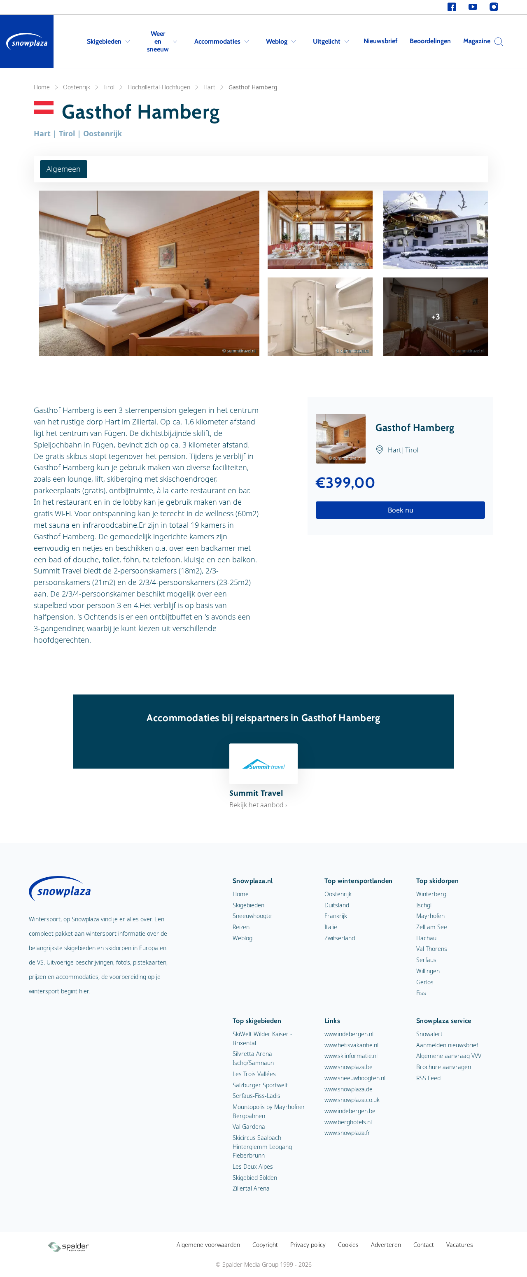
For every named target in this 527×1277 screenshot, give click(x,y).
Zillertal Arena (251, 1188)
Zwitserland (339, 938)
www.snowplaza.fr (347, 1133)
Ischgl (423, 905)
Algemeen (64, 169)
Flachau (426, 938)
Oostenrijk (76, 87)
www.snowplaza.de (348, 1089)
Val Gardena (249, 1126)
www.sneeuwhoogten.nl (354, 1078)
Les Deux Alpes (253, 1166)
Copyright (265, 1245)
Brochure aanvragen (443, 1067)
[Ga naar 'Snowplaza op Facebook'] (452, 7)
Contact (423, 1245)
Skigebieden (104, 41)
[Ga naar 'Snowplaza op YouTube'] (473, 7)
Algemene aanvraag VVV (448, 1056)
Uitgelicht (326, 41)
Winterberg (431, 894)
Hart (209, 87)
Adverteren (386, 1245)
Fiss (421, 993)
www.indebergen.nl (348, 1034)
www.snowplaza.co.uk (352, 1100)
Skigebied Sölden (255, 1177)
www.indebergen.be (349, 1111)
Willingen (428, 971)
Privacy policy (308, 1245)
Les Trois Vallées (254, 1074)
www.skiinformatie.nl (351, 1056)
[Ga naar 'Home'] (27, 41)
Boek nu (400, 510)
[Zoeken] (496, 41)
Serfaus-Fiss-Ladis (256, 1096)
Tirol (108, 87)
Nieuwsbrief (380, 41)
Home (42, 87)
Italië (330, 927)
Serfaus (426, 960)
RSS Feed (428, 1078)
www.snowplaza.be (348, 1067)
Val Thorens (431, 949)
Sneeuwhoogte (252, 916)
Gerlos (425, 982)
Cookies (348, 1245)
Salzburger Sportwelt (260, 1085)
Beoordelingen (430, 41)
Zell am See (431, 927)
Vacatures (459, 1245)
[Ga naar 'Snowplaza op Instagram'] (494, 7)
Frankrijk (335, 916)
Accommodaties (217, 41)
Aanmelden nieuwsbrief (447, 1045)
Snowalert (429, 1034)
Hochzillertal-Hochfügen (159, 87)
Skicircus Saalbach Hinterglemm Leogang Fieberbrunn (262, 1146)
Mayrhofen (430, 916)
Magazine (476, 41)
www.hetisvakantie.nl (351, 1045)
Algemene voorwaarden (208, 1245)
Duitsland (336, 905)
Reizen (241, 927)
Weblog (276, 41)
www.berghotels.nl (348, 1122)
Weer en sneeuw (158, 41)
